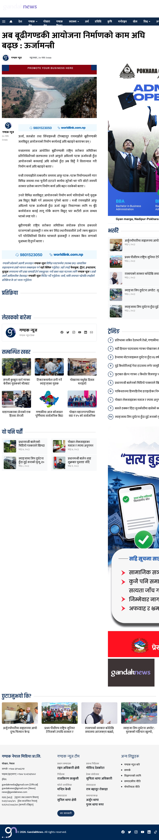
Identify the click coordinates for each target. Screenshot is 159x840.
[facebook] (62, 332)
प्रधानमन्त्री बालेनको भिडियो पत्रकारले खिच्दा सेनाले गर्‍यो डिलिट (32, 445)
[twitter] (67, 332)
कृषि (109, 21)
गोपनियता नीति (132, 787)
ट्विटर (82, 267)
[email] (91, 332)
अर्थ (87, 21)
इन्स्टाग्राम (90, 267)
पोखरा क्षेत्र (46, 23)
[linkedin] (85, 332)
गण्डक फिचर (59, 23)
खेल (135, 21)
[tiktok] (155, 832)
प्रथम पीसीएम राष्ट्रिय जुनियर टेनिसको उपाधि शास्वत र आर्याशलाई (59, 732)
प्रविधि (98, 21)
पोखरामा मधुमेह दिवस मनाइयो (82, 381)
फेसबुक (74, 267)
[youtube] (79, 332)
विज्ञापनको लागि (132, 775)
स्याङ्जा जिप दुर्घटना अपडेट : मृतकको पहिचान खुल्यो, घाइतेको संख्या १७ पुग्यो (139, 732)
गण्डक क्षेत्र (31, 23)
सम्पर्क (127, 770)
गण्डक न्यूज (28, 330)
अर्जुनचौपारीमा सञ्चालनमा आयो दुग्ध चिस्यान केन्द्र (20, 730)
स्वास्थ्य (72, 21)
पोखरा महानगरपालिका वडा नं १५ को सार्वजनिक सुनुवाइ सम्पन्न (82, 415)
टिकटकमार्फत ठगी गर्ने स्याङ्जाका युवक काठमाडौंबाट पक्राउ (49, 383)
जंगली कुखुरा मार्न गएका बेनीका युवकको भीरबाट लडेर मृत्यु (16, 383)
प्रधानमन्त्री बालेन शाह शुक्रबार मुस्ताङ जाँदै (79, 460)
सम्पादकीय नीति (132, 781)
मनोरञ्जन (122, 21)
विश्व (145, 21)
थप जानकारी (66, 813)
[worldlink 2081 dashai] (57, 127)
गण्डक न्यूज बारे (132, 764)
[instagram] (73, 332)
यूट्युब (5, 271)
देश (20, 21)
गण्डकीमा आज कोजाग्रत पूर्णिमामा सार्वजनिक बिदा (49, 413)
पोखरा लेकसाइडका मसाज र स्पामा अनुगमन (80, 443)
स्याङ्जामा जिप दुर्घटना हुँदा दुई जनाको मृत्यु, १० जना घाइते (31, 462)
